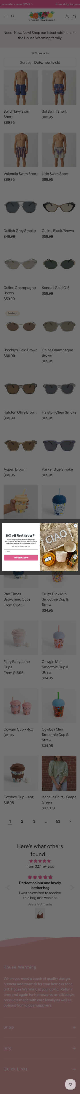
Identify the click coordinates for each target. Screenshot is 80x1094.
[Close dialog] (75, 525)
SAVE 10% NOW (21, 558)
